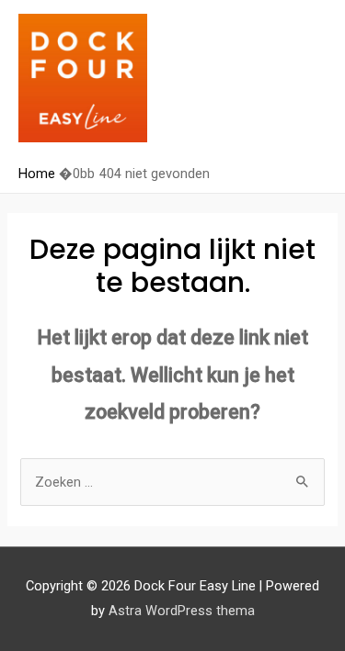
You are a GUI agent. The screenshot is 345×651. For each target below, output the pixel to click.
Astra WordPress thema (182, 610)
